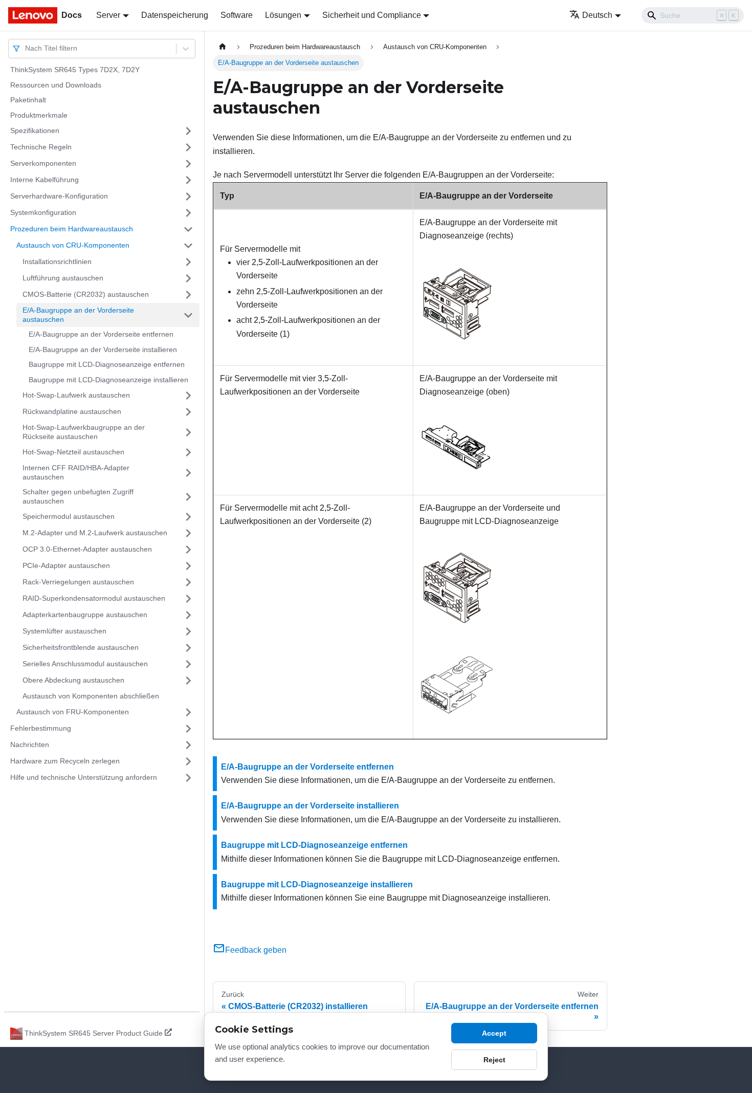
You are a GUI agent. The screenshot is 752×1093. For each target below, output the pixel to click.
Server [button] (108, 15)
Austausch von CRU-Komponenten (72, 245)
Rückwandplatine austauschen (72, 411)
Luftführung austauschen (63, 278)
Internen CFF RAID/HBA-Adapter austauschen (76, 472)
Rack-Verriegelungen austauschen (78, 582)
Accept (494, 1033)
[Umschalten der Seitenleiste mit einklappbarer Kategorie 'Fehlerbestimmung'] (188, 728)
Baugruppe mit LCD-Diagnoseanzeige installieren (108, 380)
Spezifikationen (34, 130)
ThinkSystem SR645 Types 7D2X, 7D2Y (75, 69)
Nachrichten (29, 744)
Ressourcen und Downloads (55, 85)
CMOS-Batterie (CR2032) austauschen (86, 294)
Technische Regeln (41, 147)
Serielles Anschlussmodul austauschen (85, 664)
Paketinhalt (28, 100)
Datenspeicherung (174, 15)
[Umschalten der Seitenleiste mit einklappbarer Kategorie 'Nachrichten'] (188, 745)
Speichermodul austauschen (69, 516)
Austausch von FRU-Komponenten (72, 712)
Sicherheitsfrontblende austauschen (81, 647)
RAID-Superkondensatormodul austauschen (94, 598)
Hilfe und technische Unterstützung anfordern (83, 777)
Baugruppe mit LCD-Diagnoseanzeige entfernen (107, 364)
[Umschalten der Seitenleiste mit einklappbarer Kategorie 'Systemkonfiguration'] (188, 213)
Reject (494, 1060)
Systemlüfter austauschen (64, 631)
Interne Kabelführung (44, 180)
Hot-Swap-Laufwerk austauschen (76, 395)
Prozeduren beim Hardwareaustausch (71, 229)
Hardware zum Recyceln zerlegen (65, 761)
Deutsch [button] (597, 15)
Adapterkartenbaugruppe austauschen (85, 614)
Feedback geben (255, 950)
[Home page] (222, 47)
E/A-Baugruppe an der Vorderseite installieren (103, 349)
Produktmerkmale (39, 115)
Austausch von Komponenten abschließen (91, 696)
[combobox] (26, 48)
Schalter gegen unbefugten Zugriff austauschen (78, 496)
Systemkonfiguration (43, 212)
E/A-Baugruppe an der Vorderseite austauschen (78, 314)
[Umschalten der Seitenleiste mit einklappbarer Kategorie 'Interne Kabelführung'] (188, 180)
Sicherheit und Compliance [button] (371, 15)
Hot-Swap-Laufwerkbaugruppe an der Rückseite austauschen (84, 432)
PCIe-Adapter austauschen (66, 565)
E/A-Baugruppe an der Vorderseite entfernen (101, 334)
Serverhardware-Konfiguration (59, 196)
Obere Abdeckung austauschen (73, 680)
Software (236, 15)
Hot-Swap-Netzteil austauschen (73, 452)
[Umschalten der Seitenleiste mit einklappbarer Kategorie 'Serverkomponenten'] (188, 164)
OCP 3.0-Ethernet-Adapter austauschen (87, 549)
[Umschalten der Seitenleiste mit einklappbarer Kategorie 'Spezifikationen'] (188, 131)
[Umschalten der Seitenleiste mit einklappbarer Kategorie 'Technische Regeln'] (188, 147)
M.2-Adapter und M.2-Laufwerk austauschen (95, 533)
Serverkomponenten (43, 163)
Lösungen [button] (283, 15)
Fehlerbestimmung (40, 728)
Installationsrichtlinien (57, 261)
